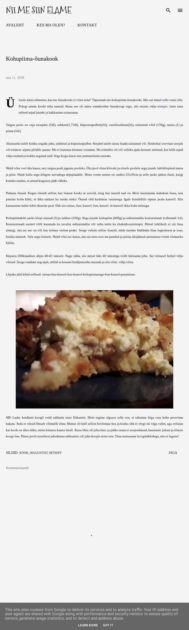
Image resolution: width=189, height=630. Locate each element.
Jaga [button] (173, 453)
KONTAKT (87, 25)
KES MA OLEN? (51, 25)
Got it (108, 625)
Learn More (88, 625)
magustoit (38, 453)
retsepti (162, 106)
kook (23, 453)
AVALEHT (15, 25)
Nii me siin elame (38, 10)
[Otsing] (168, 9)
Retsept (55, 453)
